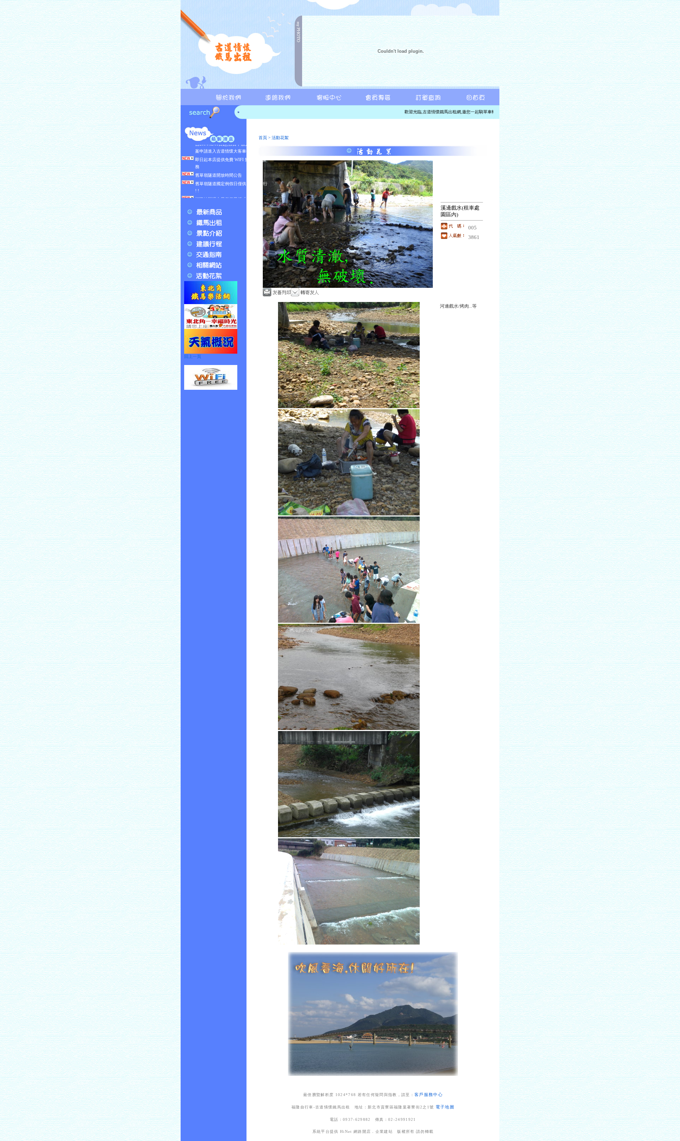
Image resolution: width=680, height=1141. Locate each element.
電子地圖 (445, 1107)
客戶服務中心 (428, 1094)
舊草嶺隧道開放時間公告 (218, 157)
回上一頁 (192, 356)
